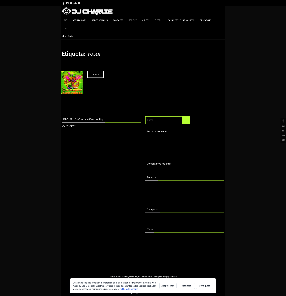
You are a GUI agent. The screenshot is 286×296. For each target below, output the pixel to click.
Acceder (151, 237)
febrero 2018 (154, 186)
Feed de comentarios (158, 250)
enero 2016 (153, 198)
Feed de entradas (156, 244)
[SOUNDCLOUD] (75, 3)
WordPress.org (155, 256)
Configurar (204, 285)
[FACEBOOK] (63, 3)
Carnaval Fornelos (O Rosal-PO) (78, 67)
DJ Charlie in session (158, 140)
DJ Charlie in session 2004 (161, 146)
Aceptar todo (168, 285)
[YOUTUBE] (71, 3)
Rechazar (186, 285)
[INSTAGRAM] (67, 3)
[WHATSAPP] (79, 3)
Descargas (152, 218)
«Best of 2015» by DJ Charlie (162, 152)
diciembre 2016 (155, 192)
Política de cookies (129, 289)
